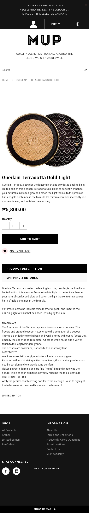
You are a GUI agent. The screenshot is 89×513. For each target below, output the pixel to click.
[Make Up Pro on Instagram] (16, 471)
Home (5, 80)
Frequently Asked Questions (63, 439)
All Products (9, 430)
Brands (6, 435)
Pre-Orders (8, 444)
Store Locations (56, 444)
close (86, 5)
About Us (52, 430)
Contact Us (53, 449)
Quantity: (7, 219)
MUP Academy (55, 454)
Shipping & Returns (22, 277)
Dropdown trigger (33, 24)
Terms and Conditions (60, 435)
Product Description (24, 268)
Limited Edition (11, 439)
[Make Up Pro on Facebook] (6, 471)
